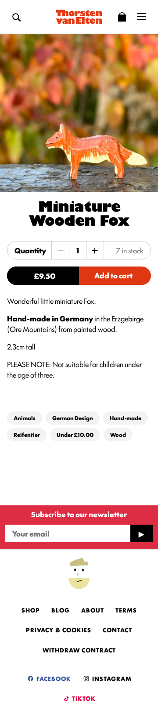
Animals (25, 418)
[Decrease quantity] (60, 250)
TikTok (83, 698)
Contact (117, 629)
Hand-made (125, 418)
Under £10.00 (75, 434)
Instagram (111, 678)
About (92, 609)
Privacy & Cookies (58, 629)
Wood (118, 434)
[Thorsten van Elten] (79, 17)
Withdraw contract (79, 649)
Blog (60, 609)
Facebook (53, 678)
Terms (126, 609)
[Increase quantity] (95, 250)
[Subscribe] (141, 533)
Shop (31, 609)
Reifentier (27, 434)
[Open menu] (141, 16)
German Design (72, 418)
